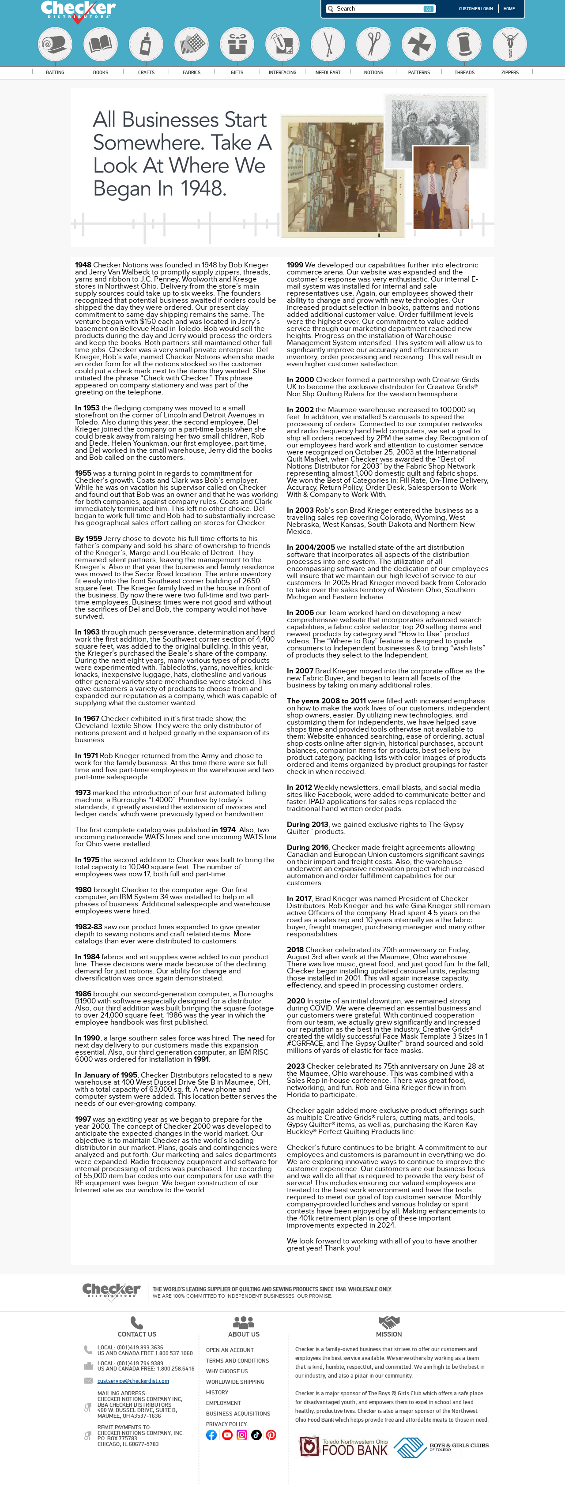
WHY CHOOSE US (227, 1371)
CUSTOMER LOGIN (476, 8)
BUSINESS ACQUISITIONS (238, 1413)
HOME (509, 8)
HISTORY (217, 1392)
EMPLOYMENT (223, 1403)
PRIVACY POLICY (226, 1424)
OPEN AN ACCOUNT (230, 1350)
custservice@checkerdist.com (133, 1381)
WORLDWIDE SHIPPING (235, 1382)
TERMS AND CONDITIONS (237, 1360)
